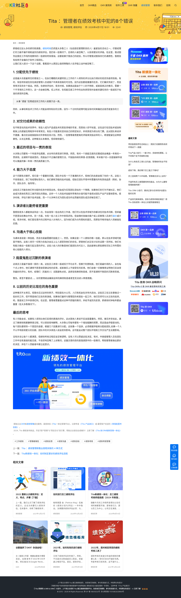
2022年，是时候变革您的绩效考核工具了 (105, 549)
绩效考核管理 (104, 441)
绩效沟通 (62, 441)
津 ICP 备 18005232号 (92, 592)
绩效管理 (145, 5)
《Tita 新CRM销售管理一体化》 (108, 430)
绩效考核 (47, 48)
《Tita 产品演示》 (87, 424)
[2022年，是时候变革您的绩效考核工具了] (105, 532)
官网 (168, 5)
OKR (23, 424)
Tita (54, 424)
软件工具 (120, 5)
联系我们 (158, 5)
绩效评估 (77, 27)
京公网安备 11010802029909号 (112, 592)
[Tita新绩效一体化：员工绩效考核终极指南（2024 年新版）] (105, 478)
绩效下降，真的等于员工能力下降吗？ (144, 170)
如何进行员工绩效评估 (63, 494)
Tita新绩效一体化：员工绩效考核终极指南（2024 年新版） (105, 496)
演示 (115, 216)
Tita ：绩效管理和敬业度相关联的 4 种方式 (42, 448)
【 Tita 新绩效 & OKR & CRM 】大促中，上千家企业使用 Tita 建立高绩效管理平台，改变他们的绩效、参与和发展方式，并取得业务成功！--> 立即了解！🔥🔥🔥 (90, 589)
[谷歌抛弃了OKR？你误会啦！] (30, 532)
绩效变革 (94, 514)
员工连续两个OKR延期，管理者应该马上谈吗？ (147, 176)
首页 (82, 5)
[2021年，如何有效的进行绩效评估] (68, 532)
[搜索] (175, 5)
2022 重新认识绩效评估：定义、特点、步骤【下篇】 (29, 496)
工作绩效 (20, 441)
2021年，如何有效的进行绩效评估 (67, 549)
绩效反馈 (48, 441)
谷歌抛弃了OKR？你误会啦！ (29, 547)
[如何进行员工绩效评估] (68, 478)
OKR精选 (92, 5)
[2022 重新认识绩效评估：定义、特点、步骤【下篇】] (30, 478)
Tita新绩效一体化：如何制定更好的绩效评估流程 (44, 453)
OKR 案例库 (106, 5)
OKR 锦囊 (132, 5)
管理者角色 (34, 441)
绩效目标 (76, 441)
